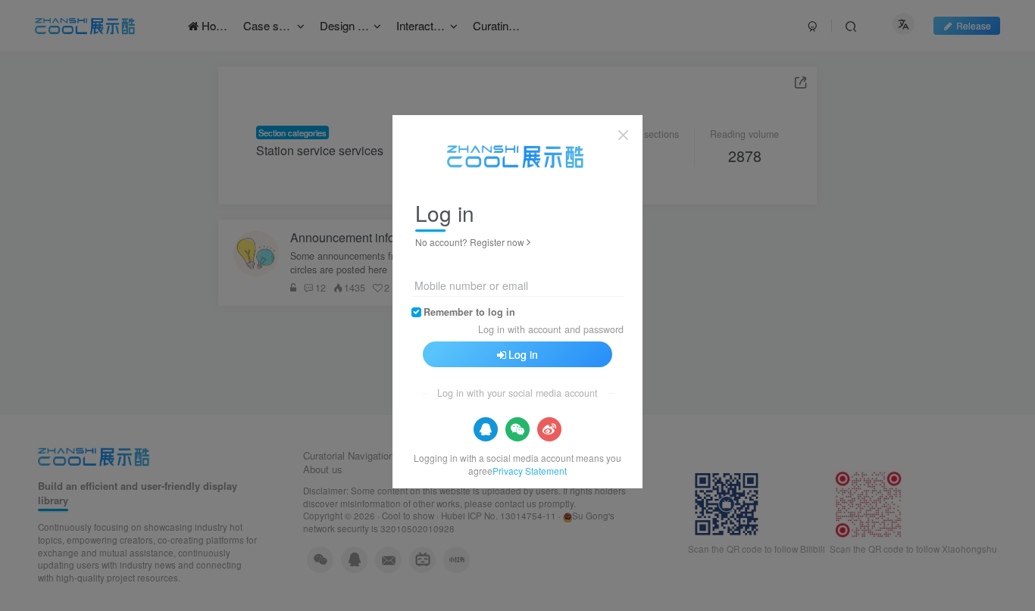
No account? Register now (469, 241)
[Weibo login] (549, 429)
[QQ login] (486, 429)
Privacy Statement (529, 470)
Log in (523, 354)
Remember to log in (469, 312)
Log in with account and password (551, 329)
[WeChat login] (517, 429)
